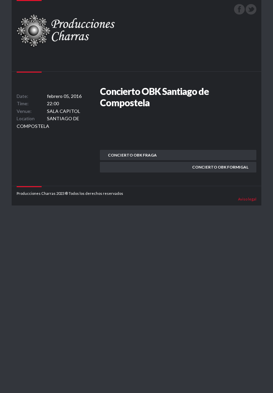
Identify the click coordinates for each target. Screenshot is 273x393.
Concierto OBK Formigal (220, 167)
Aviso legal (247, 199)
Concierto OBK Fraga (132, 155)
